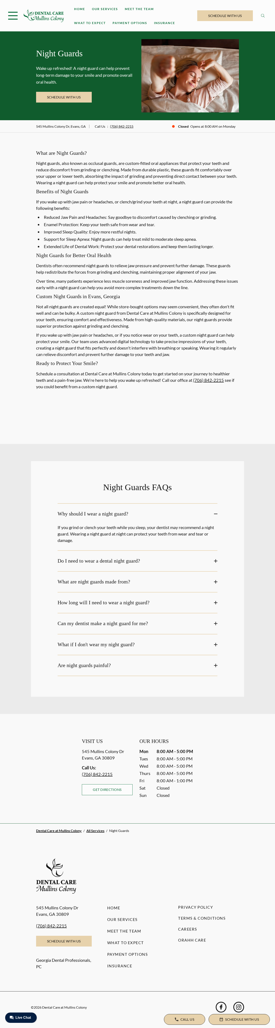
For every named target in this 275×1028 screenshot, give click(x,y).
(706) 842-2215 (121, 126)
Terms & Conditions (202, 918)
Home (79, 9)
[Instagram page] (238, 1007)
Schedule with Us (225, 16)
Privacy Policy (195, 907)
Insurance (164, 23)
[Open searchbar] (263, 15)
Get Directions (107, 789)
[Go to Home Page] (44, 15)
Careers (187, 929)
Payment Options (130, 23)
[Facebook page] (221, 1007)
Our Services (105, 9)
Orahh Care (192, 940)
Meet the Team (139, 9)
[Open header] (13, 15)
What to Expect (90, 23)
